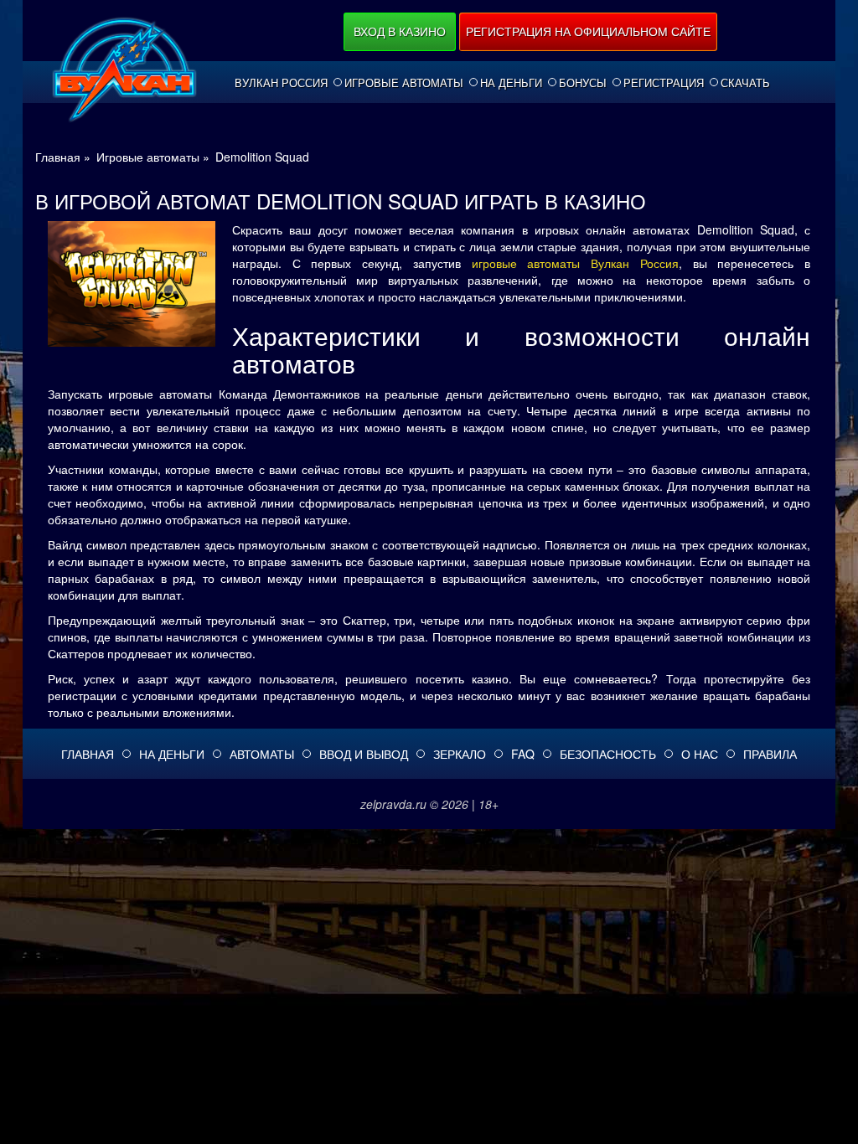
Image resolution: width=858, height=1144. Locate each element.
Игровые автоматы (403, 82)
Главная (87, 753)
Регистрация (663, 82)
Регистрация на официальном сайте (588, 31)
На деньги (511, 82)
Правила (770, 753)
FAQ (523, 753)
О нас (699, 753)
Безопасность (608, 753)
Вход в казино (400, 31)
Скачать (745, 82)
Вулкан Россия (281, 82)
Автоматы (262, 753)
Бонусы (583, 82)
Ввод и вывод (363, 753)
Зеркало (459, 753)
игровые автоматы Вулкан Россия (575, 263)
